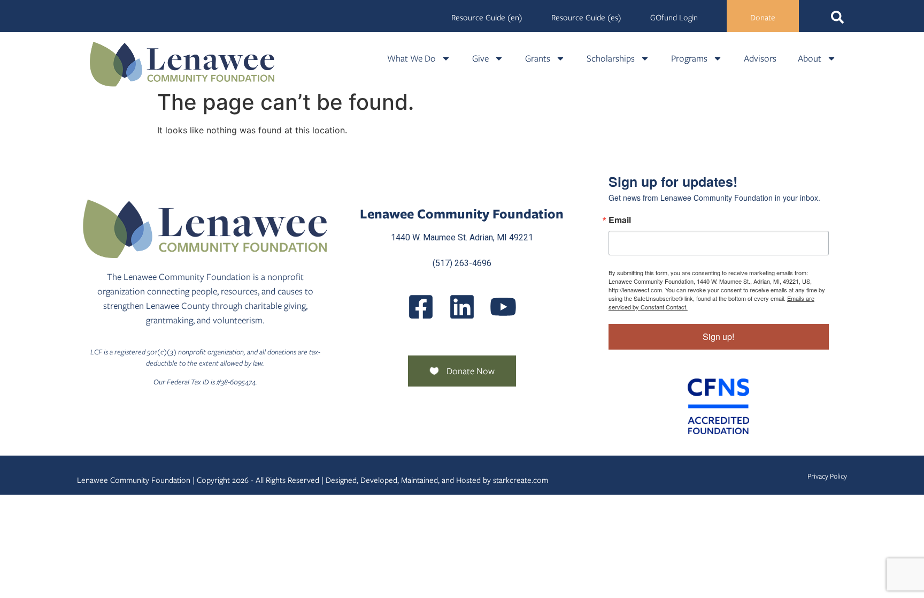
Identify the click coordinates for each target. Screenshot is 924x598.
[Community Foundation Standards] (719, 406)
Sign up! (718, 336)
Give (480, 58)
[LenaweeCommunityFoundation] (420, 306)
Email (620, 220)
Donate (762, 18)
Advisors (760, 58)
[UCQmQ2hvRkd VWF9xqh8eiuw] (503, 306)
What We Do (411, 58)
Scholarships (611, 58)
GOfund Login (674, 18)
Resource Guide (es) (586, 18)
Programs (689, 58)
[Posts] (462, 306)
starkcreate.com (520, 480)
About (809, 58)
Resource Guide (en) (486, 18)
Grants (537, 58)
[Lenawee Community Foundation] (182, 64)
